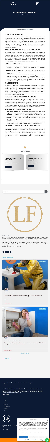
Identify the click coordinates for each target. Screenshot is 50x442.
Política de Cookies (27, 439)
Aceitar (23, 437)
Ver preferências (43, 437)
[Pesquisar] (46, 192)
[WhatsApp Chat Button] (47, 440)
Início (5, 401)
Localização (7, 407)
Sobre (5, 403)
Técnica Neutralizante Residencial (13, 159)
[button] (47, 419)
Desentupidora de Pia (9, 293)
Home (18, 14)
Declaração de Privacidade (37, 439)
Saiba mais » (6, 300)
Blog (5, 410)
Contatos (6, 408)
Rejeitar (33, 437)
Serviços (6, 405)
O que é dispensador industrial (35, 159)
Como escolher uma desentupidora (12, 340)
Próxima (27, 353)
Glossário (20, 14)
